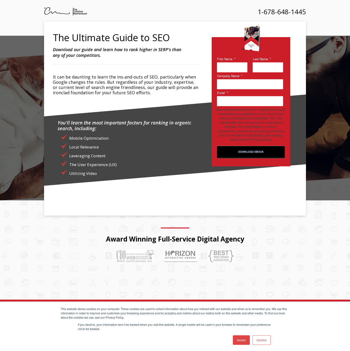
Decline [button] (262, 340)
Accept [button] (241, 340)
